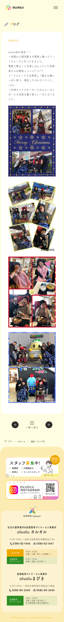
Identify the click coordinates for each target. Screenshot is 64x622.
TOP (10, 441)
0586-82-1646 (21, 543)
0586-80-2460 (21, 590)
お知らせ (21, 441)
